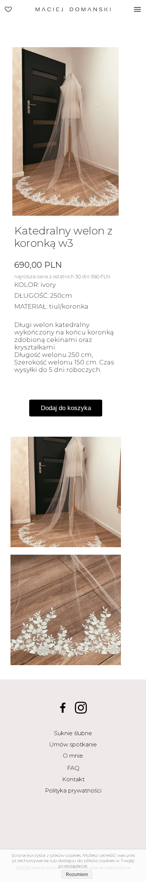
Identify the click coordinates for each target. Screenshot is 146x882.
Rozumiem (77, 874)
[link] (8, 9)
